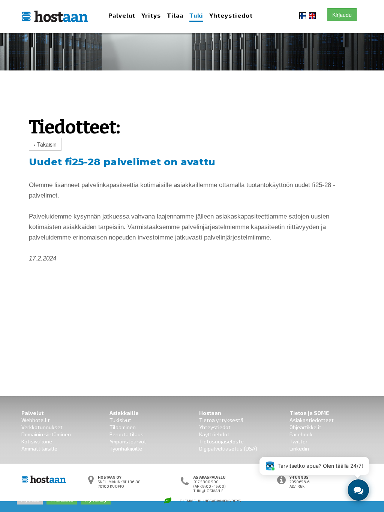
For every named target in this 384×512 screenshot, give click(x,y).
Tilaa (175, 15)
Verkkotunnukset (42, 427)
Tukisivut (120, 420)
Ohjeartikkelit (305, 427)
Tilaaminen (123, 427)
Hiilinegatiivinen (212, 501)
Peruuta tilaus (127, 434)
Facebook (301, 434)
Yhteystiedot (231, 15)
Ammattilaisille (39, 448)
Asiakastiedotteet (312, 420)
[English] (312, 15)
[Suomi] (303, 15)
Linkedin (299, 448)
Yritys (151, 15)
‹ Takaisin (45, 144)
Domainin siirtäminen (46, 434)
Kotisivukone (36, 441)
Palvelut (121, 15)
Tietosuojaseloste (221, 441)
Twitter (299, 441)
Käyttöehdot (214, 434)
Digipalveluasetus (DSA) (228, 448)
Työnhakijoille (126, 448)
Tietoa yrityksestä (221, 420)
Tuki (196, 15)
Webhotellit (35, 420)
